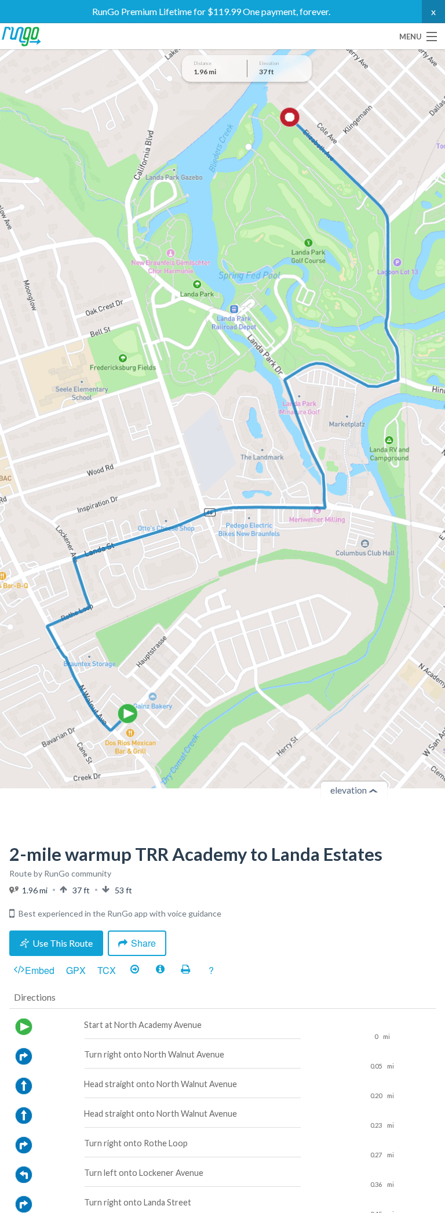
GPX (76, 970)
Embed (39, 970)
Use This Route (62, 942)
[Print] (185, 970)
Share (143, 943)
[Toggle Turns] (134, 970)
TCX (106, 970)
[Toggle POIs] (160, 970)
